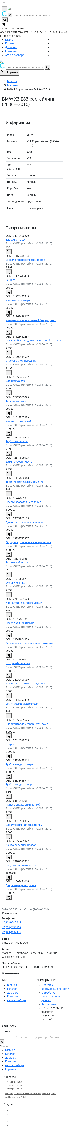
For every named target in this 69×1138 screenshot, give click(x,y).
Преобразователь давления (23, 502)
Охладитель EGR (16, 582)
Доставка (11, 47)
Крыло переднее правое (21, 845)
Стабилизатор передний (21, 360)
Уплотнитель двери (18, 300)
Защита (10, 280)
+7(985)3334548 (57, 32)
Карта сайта (49, 1004)
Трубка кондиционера (19, 764)
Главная (10, 39)
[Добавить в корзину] (9, 251)
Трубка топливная (17, 441)
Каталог (10, 43)
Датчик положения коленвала (24, 522)
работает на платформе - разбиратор (36, 1037)
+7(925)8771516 (38, 32)
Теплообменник (16, 401)
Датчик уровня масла (19, 461)
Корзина (10, 1069)
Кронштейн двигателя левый (24, 603)
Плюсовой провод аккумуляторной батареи (33, 340)
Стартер (11, 744)
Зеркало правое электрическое (25, 260)
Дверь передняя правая (21, 885)
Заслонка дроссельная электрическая (29, 643)
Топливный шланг (17, 562)
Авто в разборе (14, 55)
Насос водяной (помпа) (20, 623)
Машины (12, 85)
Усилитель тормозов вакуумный (26, 683)
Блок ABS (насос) (16, 239)
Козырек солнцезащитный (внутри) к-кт (31, 320)
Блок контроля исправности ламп (27, 724)
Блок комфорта (15, 381)
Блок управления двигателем (24, 825)
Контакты (11, 51)
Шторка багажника (18, 663)
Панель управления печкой (23, 804)
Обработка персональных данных (50, 996)
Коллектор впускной (18, 421)
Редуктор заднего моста (21, 865)
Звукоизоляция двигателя (22, 703)
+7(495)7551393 (19, 32)
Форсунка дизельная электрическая (28, 542)
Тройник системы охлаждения (25, 481)
